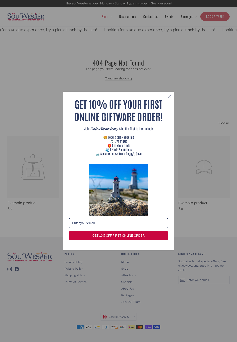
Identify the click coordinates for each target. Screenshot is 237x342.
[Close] (169, 96)
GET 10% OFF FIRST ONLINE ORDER (118, 235)
